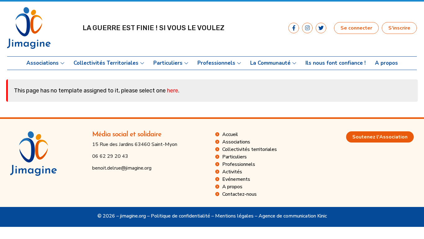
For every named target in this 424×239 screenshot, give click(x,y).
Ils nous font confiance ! (335, 63)
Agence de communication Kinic (293, 216)
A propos (386, 63)
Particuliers (168, 63)
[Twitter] (321, 28)
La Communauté (270, 63)
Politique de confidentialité (180, 216)
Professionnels (216, 63)
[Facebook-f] (293, 28)
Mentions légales (234, 216)
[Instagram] (307, 28)
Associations (42, 63)
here (172, 90)
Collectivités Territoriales (106, 63)
